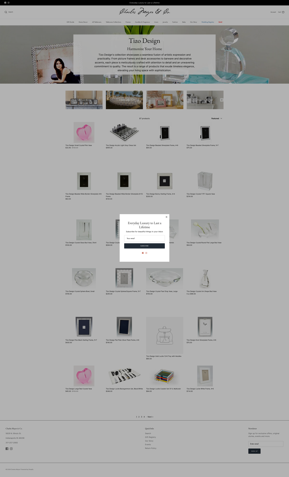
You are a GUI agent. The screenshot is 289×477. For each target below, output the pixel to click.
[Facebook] (143, 253)
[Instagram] (146, 253)
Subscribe (144, 246)
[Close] (166, 216)
